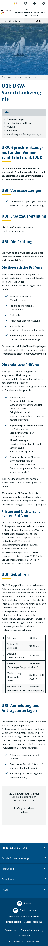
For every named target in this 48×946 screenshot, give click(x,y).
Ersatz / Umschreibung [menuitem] (15, 858)
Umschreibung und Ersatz (20, 123)
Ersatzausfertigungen (13, 231)
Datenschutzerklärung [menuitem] (32, 930)
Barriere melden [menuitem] (27, 910)
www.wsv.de (37, 353)
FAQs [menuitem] (5, 889)
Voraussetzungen (15, 119)
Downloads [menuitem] (8, 879)
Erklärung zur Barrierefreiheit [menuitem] (24, 916)
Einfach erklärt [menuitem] (13, 921)
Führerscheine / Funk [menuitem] (14, 847)
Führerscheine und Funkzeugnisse (20, 77)
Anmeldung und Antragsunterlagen (24, 134)
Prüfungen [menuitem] (8, 868)
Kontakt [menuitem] (27, 903)
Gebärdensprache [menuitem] (33, 921)
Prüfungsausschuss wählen (24, 810)
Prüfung (11, 126)
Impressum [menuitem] (24, 935)
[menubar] (23, 872)
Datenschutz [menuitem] (11, 930)
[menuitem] (16, 3)
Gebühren (12, 130)
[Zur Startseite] (6, 12)
